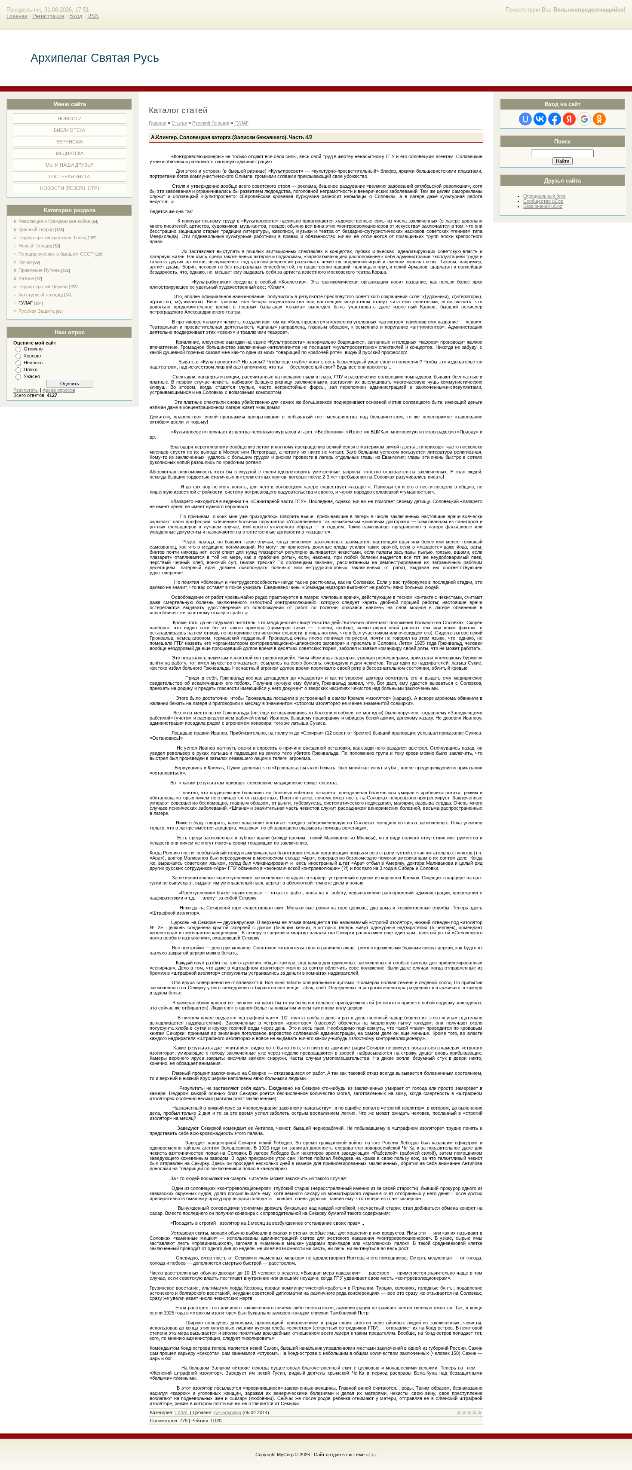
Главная (17, 16)
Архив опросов (59, 390)
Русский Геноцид (210, 122)
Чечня (25, 262)
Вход (76, 16)
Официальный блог (544, 195)
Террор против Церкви (42, 286)
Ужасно (32, 376)
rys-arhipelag (227, 1412)
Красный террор (36, 229)
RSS (93, 16)
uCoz (371, 1454)
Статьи (179, 122)
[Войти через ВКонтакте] (540, 119)
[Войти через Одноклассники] (599, 119)
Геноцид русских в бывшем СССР (55, 253)
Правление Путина (39, 270)
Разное (26, 278)
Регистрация (48, 16)
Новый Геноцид (35, 245)
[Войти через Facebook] (554, 119)
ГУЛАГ (25, 302)
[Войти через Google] (584, 119)
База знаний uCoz (542, 206)
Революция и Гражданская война (54, 221)
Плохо (30, 369)
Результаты (26, 390)
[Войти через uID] (525, 119)
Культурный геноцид (40, 294)
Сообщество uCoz (543, 201)
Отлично (33, 348)
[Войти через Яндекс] (569, 119)
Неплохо (33, 362)
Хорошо (32, 355)
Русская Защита (36, 311)
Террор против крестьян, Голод (52, 237)
